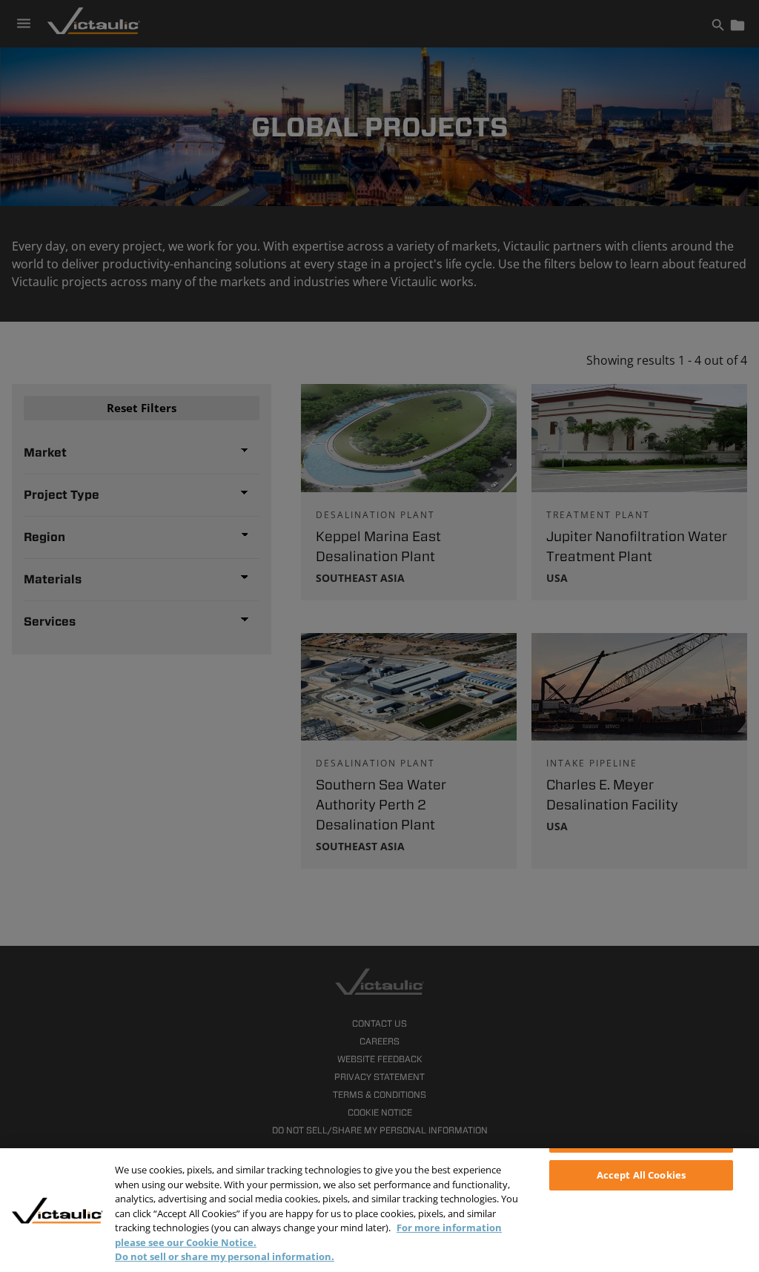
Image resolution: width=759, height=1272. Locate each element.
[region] (379, 1210)
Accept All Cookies (641, 1175)
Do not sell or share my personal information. (224, 1256)
